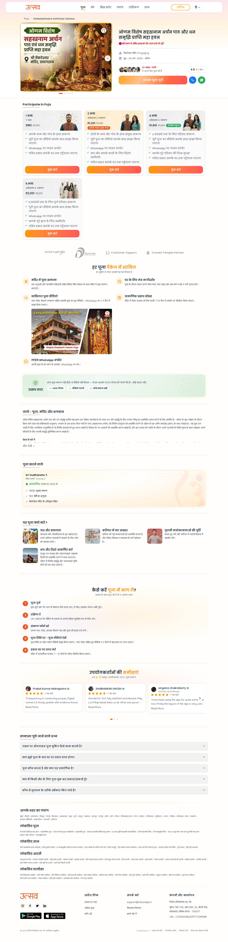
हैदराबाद (55, 816)
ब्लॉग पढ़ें (88, 913)
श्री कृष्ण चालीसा (55, 878)
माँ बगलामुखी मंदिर (159, 831)
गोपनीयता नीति (170, 930)
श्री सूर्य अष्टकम (192, 847)
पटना (136, 816)
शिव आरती (125, 859)
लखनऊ (87, 816)
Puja (26, 18)
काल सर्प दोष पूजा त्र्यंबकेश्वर (63, 831)
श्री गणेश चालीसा (43, 875)
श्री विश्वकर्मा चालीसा (27, 875)
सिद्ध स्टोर (105, 7)
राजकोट (193, 816)
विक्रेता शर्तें (183, 930)
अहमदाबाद (63, 816)
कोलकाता (34, 816)
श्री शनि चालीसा (149, 875)
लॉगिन (181, 7)
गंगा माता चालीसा (87, 878)
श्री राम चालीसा (174, 875)
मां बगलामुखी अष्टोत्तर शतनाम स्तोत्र (70, 847)
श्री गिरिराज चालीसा (59, 875)
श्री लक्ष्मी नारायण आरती (29, 862)
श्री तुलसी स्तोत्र (48, 847)
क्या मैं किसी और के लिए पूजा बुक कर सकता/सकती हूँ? (54, 779)
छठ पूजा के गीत (25, 859)
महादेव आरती (79, 859)
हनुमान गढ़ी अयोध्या (27, 835)
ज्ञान (146, 7)
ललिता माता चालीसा (106, 875)
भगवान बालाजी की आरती (174, 859)
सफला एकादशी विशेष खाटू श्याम (98, 831)
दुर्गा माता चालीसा (188, 875)
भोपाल (117, 816)
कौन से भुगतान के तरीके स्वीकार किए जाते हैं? (49, 790)
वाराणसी (46, 819)
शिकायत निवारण (134, 907)
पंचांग (120, 7)
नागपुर (101, 816)
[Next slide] (108, 58)
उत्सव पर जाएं (90, 902)
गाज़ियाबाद (150, 816)
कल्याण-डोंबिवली (26, 819)
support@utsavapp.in (139, 902)
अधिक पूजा (89, 907)
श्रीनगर (54, 819)
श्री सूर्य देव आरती (45, 862)
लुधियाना (159, 816)
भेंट (93, 7)
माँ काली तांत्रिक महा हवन (29, 831)
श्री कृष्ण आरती (55, 859)
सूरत (70, 816)
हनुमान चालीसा (161, 875)
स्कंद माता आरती (137, 859)
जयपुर (80, 816)
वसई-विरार (38, 819)
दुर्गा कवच (180, 847)
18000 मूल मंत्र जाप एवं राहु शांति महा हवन (183, 831)
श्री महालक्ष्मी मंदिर (144, 831)
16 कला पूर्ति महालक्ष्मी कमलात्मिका (124, 831)
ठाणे (111, 816)
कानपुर (94, 816)
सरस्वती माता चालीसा (71, 878)
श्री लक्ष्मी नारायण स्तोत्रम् (127, 847)
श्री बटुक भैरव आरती (112, 859)
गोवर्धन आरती (68, 859)
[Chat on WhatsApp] (201, 80)
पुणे (75, 816)
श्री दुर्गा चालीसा (135, 875)
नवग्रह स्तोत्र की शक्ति (167, 847)
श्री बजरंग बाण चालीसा (28, 878)
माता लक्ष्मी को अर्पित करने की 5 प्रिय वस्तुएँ (100, 847)
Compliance (142, 930)
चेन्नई (48, 816)
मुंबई (21, 816)
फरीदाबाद (180, 816)
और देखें (27, 446)
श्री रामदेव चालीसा (90, 875)
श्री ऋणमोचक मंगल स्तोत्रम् (30, 847)
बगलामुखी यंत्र (41, 835)
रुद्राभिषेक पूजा (46, 831)
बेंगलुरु (42, 816)
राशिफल (134, 7)
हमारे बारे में (132, 913)
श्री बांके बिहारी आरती (62, 862)
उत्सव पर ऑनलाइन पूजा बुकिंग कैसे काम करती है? (52, 746)
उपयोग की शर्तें (157, 930)
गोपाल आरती (158, 859)
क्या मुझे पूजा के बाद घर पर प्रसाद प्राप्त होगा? (48, 757)
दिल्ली (27, 816)
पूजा (83, 7)
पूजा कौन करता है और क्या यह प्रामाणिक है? (48, 768)
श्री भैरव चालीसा (121, 875)
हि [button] (196, 7)
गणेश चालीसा (43, 878)
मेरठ (186, 816)
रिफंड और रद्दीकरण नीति (199, 930)
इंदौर (106, 816)
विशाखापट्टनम (126, 816)
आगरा (166, 816)
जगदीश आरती (201, 859)
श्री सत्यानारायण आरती (94, 859)
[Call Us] (192, 80)
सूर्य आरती (148, 859)
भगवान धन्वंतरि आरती (40, 859)
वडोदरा (141, 816)
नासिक (172, 816)
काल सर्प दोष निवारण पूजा (147, 847)
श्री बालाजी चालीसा (75, 875)
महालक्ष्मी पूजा (80, 831)
